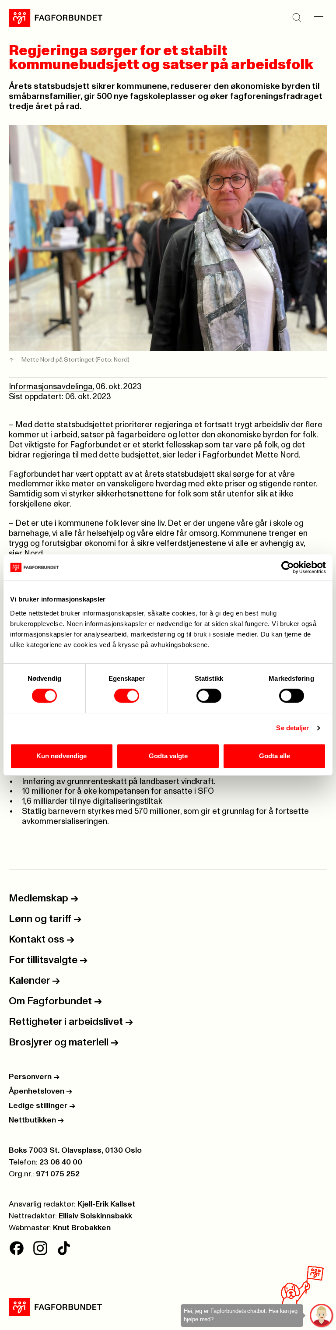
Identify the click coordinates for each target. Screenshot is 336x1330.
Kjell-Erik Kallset (106, 1204)
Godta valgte (168, 756)
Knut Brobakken (82, 1228)
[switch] (126, 696)
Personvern (34, 1077)
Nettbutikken (36, 1120)
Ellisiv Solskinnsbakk (95, 1216)
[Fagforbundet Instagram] (40, 1248)
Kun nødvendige (61, 756)
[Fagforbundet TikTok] (64, 1248)
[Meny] (318, 17)
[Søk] (296, 17)
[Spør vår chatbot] (322, 1316)
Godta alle (274, 756)
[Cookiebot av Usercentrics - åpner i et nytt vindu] (287, 567)
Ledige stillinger (42, 1106)
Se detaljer (292, 728)
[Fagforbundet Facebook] (16, 1248)
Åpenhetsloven (40, 1091)
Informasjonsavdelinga (51, 387)
